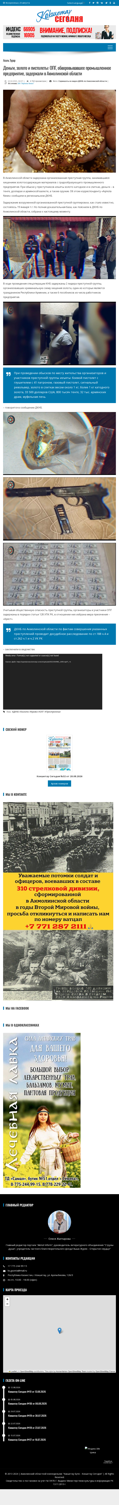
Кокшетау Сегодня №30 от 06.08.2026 (27, 1403)
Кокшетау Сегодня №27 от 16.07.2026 (27, 1439)
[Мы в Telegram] (106, 2)
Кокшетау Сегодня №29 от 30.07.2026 (27, 1415)
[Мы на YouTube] (114, 2)
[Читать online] (59, 753)
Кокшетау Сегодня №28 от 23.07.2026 (27, 1428)
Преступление (53, 711)
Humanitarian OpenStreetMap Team (71, 1371)
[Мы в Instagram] (97, 2)
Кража (34, 711)
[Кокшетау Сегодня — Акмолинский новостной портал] (59, 15)
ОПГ (42, 711)
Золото (25, 711)
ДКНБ (16, 711)
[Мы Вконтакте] (102, 2)
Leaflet (14, 1371)
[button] (60, 1331)
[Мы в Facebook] (89, 2)
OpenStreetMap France (105, 1371)
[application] (52, 682)
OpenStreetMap (26, 1371)
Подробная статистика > (108, 1461)
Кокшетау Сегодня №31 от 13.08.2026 (27, 1391)
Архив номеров (59, 783)
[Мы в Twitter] (93, 2)
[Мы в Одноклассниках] (110, 2)
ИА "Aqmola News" (26, 83)
